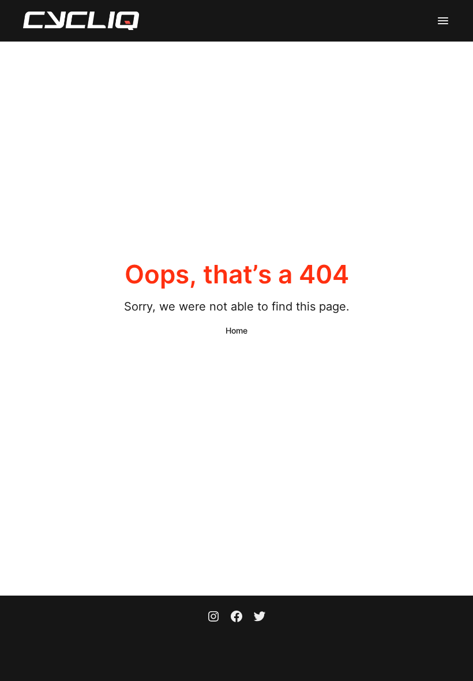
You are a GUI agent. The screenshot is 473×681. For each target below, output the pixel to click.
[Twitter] (259, 617)
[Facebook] (236, 617)
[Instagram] (213, 617)
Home (236, 330)
